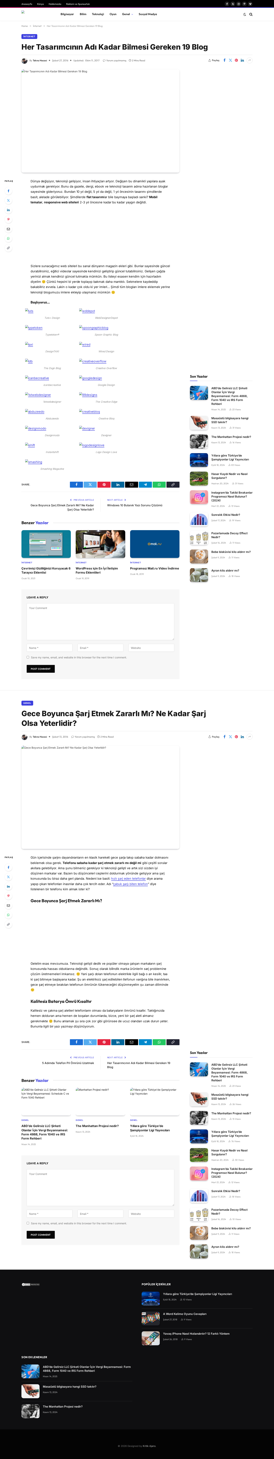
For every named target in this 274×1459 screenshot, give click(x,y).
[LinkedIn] (8, 210)
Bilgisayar (67, 14)
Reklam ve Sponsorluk (78, 3)
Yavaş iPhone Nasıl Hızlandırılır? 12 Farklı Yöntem (196, 1333)
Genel (126, 14)
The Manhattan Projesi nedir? (231, 437)
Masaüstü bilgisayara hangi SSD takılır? (229, 420)
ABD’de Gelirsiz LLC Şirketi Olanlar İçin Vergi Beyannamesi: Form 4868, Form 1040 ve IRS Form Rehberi (229, 396)
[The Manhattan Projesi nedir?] (199, 441)
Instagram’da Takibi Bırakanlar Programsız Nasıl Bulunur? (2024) (232, 496)
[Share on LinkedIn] (242, 60)
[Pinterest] (8, 219)
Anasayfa (26, 3)
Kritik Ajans (149, 1445)
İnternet (29, 36)
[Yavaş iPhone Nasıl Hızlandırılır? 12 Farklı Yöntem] (151, 1338)
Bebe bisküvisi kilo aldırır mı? (231, 552)
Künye (40, 3)
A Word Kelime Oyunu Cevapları (185, 1314)
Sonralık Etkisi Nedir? (225, 515)
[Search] (251, 14)
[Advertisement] (100, 236)
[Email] (8, 229)
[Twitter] (8, 200)
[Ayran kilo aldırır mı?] (199, 575)
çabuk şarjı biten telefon (130, 884)
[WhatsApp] (8, 238)
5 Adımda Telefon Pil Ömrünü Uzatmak (68, 1063)
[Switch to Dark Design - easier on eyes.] (244, 14)
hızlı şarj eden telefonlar (128, 878)
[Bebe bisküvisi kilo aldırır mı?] (199, 557)
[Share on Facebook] (224, 60)
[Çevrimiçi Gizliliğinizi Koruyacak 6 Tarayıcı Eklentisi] (46, 544)
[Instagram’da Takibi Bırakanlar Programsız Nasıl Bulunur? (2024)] (199, 497)
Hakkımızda (55, 3)
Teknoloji (98, 14)
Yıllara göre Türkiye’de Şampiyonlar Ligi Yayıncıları (230, 457)
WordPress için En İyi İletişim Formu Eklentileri (97, 570)
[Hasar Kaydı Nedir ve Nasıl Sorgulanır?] (199, 479)
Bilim (83, 14)
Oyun (113, 14)
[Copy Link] (8, 248)
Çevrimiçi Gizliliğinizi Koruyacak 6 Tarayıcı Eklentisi (45, 570)
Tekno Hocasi (40, 60)
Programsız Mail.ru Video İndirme (154, 568)
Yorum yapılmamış (116, 60)
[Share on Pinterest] (236, 60)
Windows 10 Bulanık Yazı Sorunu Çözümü (134, 505)
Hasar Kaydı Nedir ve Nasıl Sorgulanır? (229, 476)
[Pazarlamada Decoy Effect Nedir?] (199, 538)
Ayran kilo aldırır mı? (225, 570)
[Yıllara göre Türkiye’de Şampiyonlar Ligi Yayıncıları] (199, 460)
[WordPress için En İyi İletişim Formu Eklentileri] (100, 544)
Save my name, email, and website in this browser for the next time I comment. (79, 657)
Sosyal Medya (148, 14)
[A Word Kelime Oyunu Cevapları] (151, 1319)
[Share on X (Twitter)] (230, 60)
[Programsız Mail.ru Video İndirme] (154, 544)
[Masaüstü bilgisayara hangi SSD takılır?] (199, 423)
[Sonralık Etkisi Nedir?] (199, 519)
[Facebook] (8, 191)
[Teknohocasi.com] (36, 14)
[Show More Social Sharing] (250, 60)
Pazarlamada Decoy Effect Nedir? (229, 535)
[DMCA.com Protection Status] (30, 1285)
